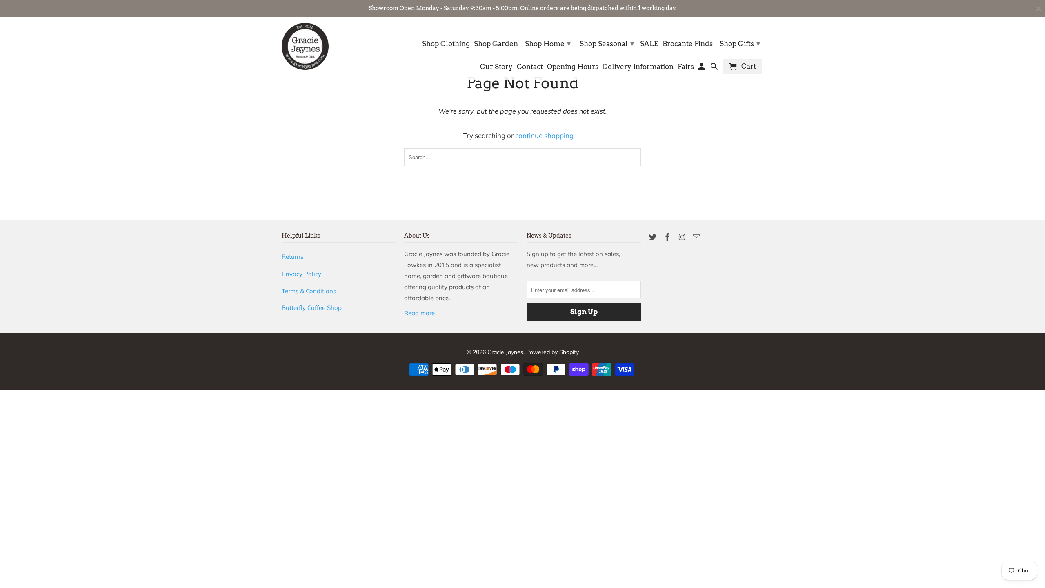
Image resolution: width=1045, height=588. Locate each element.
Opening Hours (572, 67)
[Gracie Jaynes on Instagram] (682, 237)
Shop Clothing (446, 44)
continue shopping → (548, 135)
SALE (649, 44)
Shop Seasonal (607, 43)
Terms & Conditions (309, 291)
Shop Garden (496, 44)
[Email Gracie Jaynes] (697, 237)
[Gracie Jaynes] (305, 46)
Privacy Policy (301, 274)
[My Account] (702, 68)
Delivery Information (638, 67)
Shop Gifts (740, 43)
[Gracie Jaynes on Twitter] (653, 237)
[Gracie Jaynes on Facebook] (668, 237)
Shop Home (548, 43)
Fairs (686, 67)
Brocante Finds (688, 44)
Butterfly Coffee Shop (312, 308)
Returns (292, 257)
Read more (419, 313)
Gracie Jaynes (505, 352)
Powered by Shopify (552, 352)
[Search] (715, 68)
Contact (530, 67)
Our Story (496, 67)
